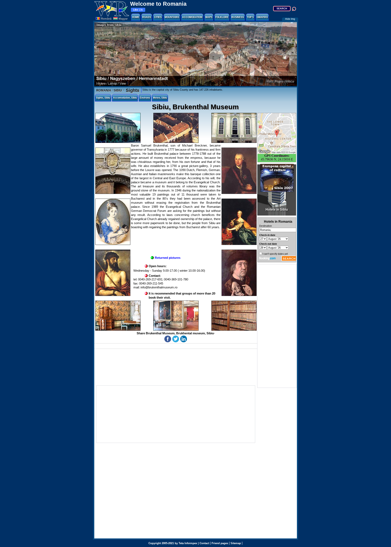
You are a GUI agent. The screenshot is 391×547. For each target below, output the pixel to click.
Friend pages (220, 543)
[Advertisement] (277, 326)
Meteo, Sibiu (160, 97)
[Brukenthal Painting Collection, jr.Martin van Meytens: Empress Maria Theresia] (239, 222)
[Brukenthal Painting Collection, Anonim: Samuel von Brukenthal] (239, 171)
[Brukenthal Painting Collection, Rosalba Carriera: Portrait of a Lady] (112, 222)
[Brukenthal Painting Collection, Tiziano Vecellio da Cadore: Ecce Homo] (112, 273)
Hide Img (290, 19)
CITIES (158, 17)
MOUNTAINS (172, 17)
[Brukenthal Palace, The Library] (234, 316)
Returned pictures (167, 257)
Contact (204, 543)
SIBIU (118, 90)
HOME (135, 17)
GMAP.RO (262, 17)
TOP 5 (250, 17)
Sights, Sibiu (103, 97)
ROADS (146, 17)
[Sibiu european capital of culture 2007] (277, 178)
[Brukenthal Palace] (118, 128)
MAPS (208, 17)
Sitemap (236, 543)
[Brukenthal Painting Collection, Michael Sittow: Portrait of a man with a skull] (239, 273)
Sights (132, 90)
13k (138, 9)
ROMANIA (103, 90)
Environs (145, 97)
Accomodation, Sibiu (125, 97)
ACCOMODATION (192, 17)
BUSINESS (237, 17)
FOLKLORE (221, 17)
